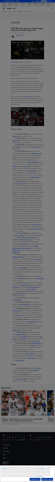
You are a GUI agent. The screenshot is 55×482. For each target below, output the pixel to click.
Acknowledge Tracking (35, 479)
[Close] (52, 467)
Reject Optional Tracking (47, 479)
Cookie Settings (40, 476)
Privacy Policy (41, 468)
